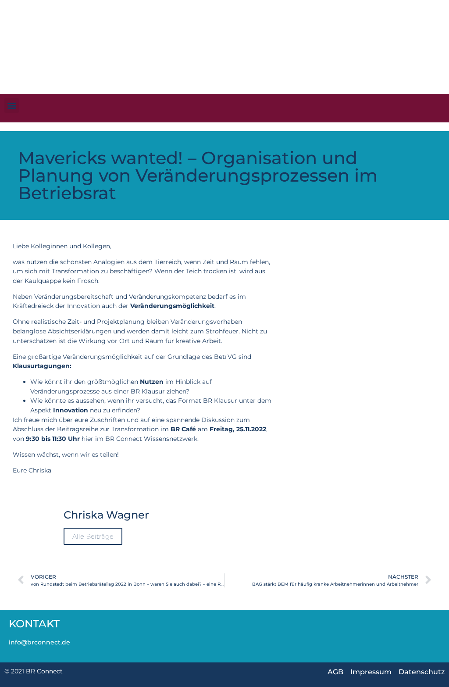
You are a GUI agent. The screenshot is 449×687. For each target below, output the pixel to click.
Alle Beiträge (93, 536)
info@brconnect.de (39, 642)
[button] (11, 105)
